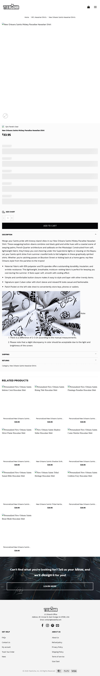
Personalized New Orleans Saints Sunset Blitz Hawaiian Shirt (17, 504)
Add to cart (50, 225)
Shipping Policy (58, 652)
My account (6, 647)
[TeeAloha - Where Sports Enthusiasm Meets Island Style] (11, 6)
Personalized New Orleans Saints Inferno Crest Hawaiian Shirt (17, 418)
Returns (5, 360)
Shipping (5, 354)
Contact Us (6, 642)
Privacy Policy (57, 647)
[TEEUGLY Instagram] (47, 625)
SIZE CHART (10, 212)
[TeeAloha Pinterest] (52, 625)
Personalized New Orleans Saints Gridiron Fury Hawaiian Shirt (83, 504)
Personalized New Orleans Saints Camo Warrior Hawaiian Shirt (83, 461)
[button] (88, 6)
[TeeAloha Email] (57, 625)
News (4, 656)
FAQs (4, 637)
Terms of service (58, 656)
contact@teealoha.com (53, 620)
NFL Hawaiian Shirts (38, 17)
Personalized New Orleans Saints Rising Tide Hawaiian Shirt (50, 418)
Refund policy (57, 642)
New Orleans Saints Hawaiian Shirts (62, 17)
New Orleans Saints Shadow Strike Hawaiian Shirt (50, 461)
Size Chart (56, 661)
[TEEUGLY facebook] (42, 625)
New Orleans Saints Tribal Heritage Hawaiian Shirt (50, 504)
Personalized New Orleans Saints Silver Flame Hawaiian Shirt (17, 461)
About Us (55, 637)
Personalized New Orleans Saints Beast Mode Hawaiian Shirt (17, 547)
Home (27, 17)
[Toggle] (95, 234)
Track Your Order (8, 652)
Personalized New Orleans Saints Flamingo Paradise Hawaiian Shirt (83, 418)
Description (7, 234)
